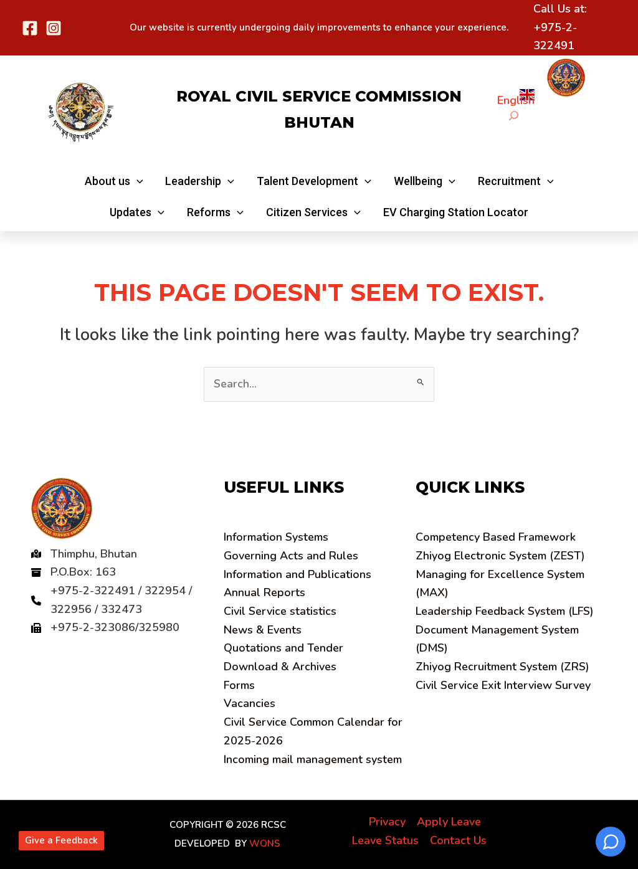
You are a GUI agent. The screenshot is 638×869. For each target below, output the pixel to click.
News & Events (263, 629)
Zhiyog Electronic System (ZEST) (500, 555)
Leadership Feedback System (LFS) (505, 611)
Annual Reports (264, 592)
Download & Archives (280, 666)
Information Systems (276, 536)
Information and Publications (297, 574)
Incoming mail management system (313, 759)
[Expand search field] (513, 116)
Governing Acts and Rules (291, 555)
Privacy (387, 821)
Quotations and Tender (283, 647)
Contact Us (458, 840)
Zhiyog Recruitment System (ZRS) (502, 666)
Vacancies (249, 703)
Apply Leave (449, 821)
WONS (264, 843)
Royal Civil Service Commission (319, 96)
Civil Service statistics (280, 611)
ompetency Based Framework (496, 536)
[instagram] (53, 28)
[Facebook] (30, 28)
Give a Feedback (61, 840)
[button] (114, 181)
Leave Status (385, 840)
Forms (239, 685)
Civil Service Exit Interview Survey (503, 685)
